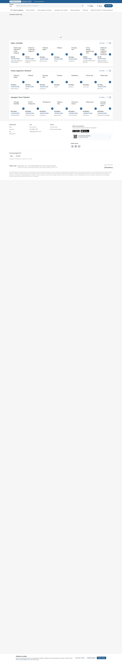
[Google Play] (76, 131)
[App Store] (84, 131)
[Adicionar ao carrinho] (23, 54)
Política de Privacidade (21, 659)
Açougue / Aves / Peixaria (61, 10)
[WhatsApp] (79, 147)
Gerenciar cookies (80, 658)
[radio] (15, 2)
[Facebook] (72, 147)
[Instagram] (75, 147)
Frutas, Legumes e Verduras (44, 10)
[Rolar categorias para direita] (111, 10)
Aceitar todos (101, 658)
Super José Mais (30, 10)
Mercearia (85, 10)
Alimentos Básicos (75, 10)
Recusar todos (91, 658)
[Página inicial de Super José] (11, 6)
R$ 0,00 (109, 5)
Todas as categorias (17, 10)
